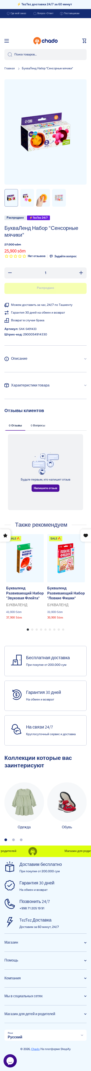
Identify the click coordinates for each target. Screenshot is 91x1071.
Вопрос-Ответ (45, 13)
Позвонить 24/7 (34, 901)
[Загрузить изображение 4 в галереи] (59, 198)
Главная (9, 68)
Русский (15, 1037)
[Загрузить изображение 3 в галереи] (43, 198)
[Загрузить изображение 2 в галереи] (27, 198)
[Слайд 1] (5, 839)
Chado (35, 1049)
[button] (84, 41)
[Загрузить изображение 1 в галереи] (11, 198)
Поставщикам (72, 13)
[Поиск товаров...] (8, 54)
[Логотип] (45, 41)
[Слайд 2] (13, 839)
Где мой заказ (18, 13)
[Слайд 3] (21, 839)
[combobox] (45, 54)
